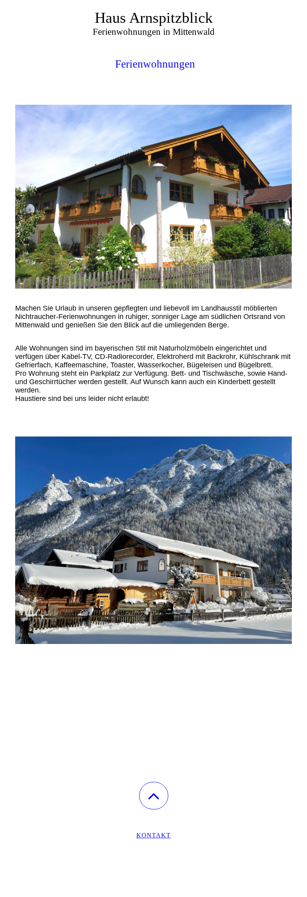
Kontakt (153, 835)
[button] (153, 795)
